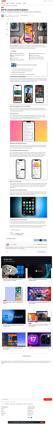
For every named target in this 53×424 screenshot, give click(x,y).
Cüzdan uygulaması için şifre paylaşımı (37, 58)
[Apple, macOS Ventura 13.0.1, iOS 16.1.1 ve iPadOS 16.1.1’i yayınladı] (39, 317)
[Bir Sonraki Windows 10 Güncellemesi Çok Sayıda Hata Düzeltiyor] (13, 339)
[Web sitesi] (36, 244)
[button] (42, 422)
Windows (5, 277)
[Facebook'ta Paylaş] (6, 19)
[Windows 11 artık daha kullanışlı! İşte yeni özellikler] (13, 65)
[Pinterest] (41, 244)
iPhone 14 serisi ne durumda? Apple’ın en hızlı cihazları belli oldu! (23, 74)
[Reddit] (44, 244)
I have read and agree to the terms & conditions (9, 401)
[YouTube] (39, 244)
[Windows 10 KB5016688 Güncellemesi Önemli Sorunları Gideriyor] (39, 271)
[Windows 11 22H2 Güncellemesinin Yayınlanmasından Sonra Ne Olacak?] (13, 317)
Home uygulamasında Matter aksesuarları (37, 53)
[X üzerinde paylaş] (8, 19)
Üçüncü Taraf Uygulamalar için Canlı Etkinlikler (17, 56)
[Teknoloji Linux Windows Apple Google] (3, 1)
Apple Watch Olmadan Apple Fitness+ (17, 59)
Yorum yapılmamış (15, 15)
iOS (20, 233)
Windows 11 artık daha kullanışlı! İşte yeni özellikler (27, 64)
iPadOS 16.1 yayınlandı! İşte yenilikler (18, 72)
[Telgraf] (46, 244)
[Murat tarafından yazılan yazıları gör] (2, 15)
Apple (30, 323)
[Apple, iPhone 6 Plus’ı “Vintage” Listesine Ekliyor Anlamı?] (13, 294)
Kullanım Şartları (23, 422)
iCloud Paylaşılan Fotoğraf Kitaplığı (17, 53)
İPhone (23, 233)
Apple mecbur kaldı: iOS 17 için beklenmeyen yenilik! (39, 347)
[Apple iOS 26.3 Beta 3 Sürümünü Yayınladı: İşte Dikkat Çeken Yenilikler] (39, 294)
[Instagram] (40, 244)
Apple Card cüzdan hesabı (34, 55)
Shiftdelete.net (19, 234)
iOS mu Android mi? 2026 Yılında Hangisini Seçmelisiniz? (22, 70)
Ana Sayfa (3, 5)
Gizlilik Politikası (16, 422)
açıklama (16, 45)
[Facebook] (37, 244)
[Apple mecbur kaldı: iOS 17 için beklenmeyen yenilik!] (39, 339)
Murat (10, 15)
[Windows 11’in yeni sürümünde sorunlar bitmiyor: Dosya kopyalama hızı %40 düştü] (13, 271)
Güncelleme (17, 233)
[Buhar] (43, 244)
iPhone (2, 7)
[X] (29, 418)
